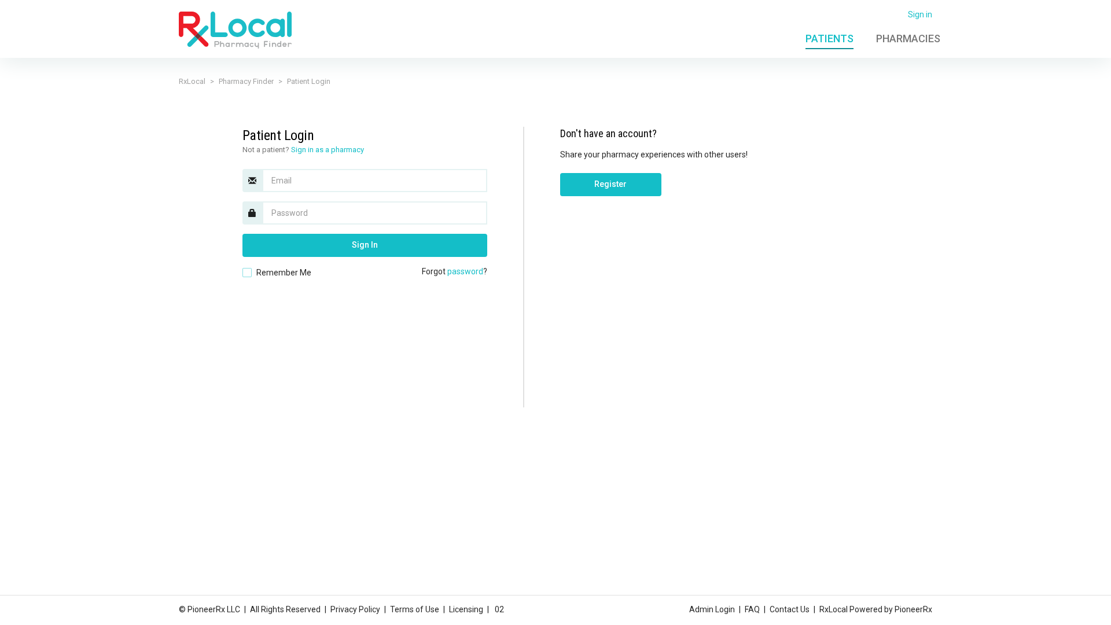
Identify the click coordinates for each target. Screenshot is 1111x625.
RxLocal (192, 81)
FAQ (752, 609)
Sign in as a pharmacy (327, 149)
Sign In (365, 244)
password (465, 271)
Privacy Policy (355, 609)
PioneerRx (913, 609)
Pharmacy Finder (246, 81)
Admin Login (712, 609)
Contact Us (790, 609)
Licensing (466, 609)
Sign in (920, 14)
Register (610, 184)
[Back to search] (235, 29)
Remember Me (283, 272)
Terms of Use (414, 609)
